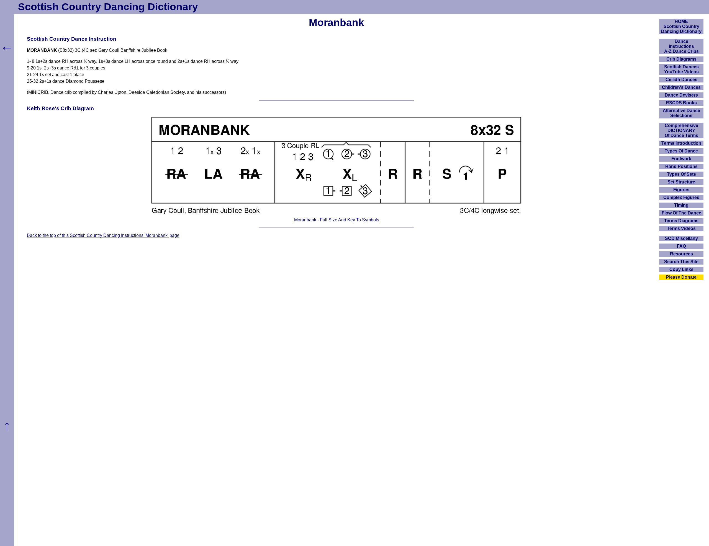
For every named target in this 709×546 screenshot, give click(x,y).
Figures (681, 189)
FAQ (681, 246)
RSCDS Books (681, 102)
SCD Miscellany (681, 238)
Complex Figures (681, 197)
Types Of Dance (681, 151)
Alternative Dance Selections (681, 113)
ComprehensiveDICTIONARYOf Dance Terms (681, 130)
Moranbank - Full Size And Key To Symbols (336, 220)
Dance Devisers (681, 95)
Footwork (681, 158)
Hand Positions (681, 166)
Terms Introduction (681, 143)
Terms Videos (681, 228)
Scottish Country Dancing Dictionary (108, 6)
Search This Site (681, 261)
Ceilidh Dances (681, 79)
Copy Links (681, 269)
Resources (681, 254)
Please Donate (681, 277)
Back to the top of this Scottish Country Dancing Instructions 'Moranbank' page (103, 235)
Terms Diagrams (681, 220)
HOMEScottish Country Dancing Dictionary (681, 26)
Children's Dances (681, 87)
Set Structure (681, 182)
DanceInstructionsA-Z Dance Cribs (681, 46)
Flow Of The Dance (681, 213)
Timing (681, 205)
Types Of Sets (681, 174)
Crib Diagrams (681, 59)
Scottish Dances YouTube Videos (681, 69)
